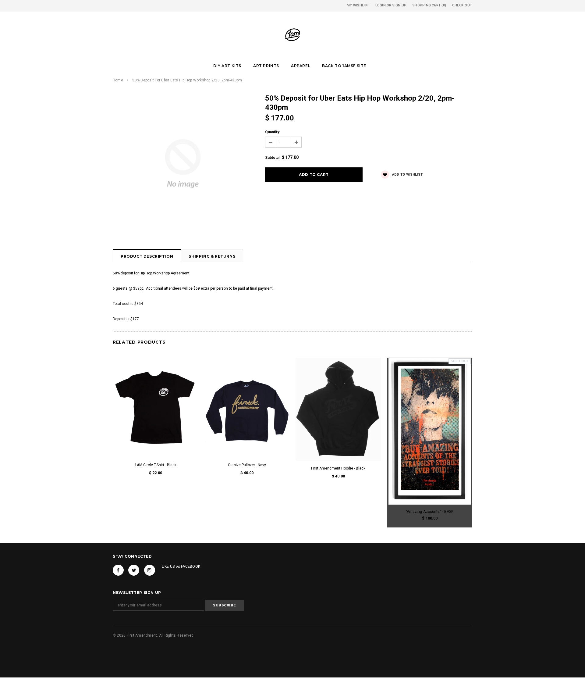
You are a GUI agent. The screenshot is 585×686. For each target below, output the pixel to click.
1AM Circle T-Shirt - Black (155, 465)
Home (118, 80)
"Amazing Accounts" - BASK (429, 511)
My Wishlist (358, 5)
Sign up (399, 5)
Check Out (462, 5)
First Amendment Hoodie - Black (338, 468)
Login (380, 5)
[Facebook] (118, 570)
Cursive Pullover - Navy (247, 465)
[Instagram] (149, 570)
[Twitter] (133, 570)
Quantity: (272, 132)
